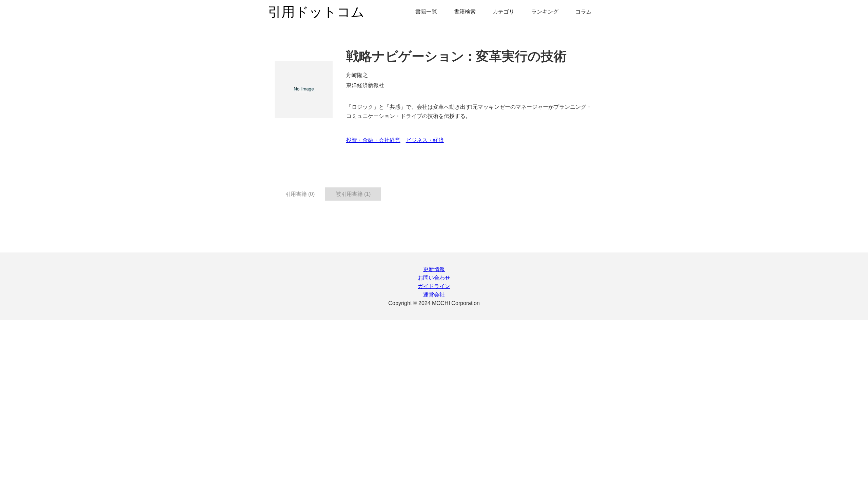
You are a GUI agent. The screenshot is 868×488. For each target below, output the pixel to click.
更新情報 (434, 269)
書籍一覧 (426, 12)
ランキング (544, 12)
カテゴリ (503, 12)
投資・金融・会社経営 (373, 140)
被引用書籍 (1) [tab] (353, 194)
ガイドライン (434, 286)
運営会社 (434, 295)
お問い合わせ (434, 278)
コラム (583, 12)
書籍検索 (465, 12)
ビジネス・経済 (425, 140)
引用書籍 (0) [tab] (300, 194)
